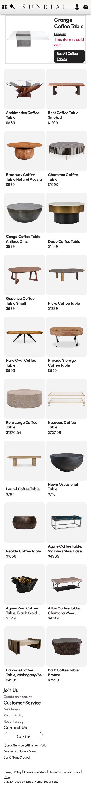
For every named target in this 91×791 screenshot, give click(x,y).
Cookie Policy (72, 772)
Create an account (18, 696)
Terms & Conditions (35, 772)
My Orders (12, 709)
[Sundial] (44, 7)
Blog (7, 777)
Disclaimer (55, 772)
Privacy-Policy (12, 772)
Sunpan (60, 33)
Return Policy (13, 715)
